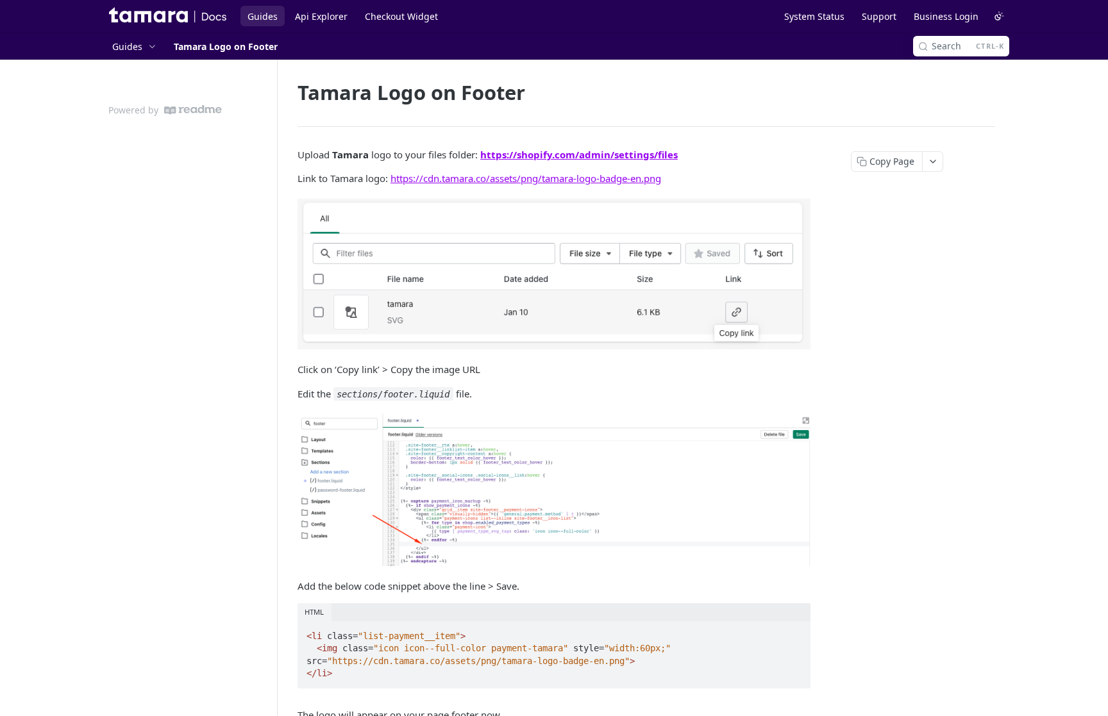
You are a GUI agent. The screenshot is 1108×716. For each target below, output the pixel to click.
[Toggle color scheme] (999, 16)
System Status (814, 16)
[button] (554, 274)
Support (879, 16)
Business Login (946, 16)
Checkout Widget (401, 16)
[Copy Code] (795, 632)
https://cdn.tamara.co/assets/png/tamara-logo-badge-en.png (525, 178)
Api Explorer (321, 16)
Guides (263, 16)
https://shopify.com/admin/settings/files (579, 154)
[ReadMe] (193, 110)
